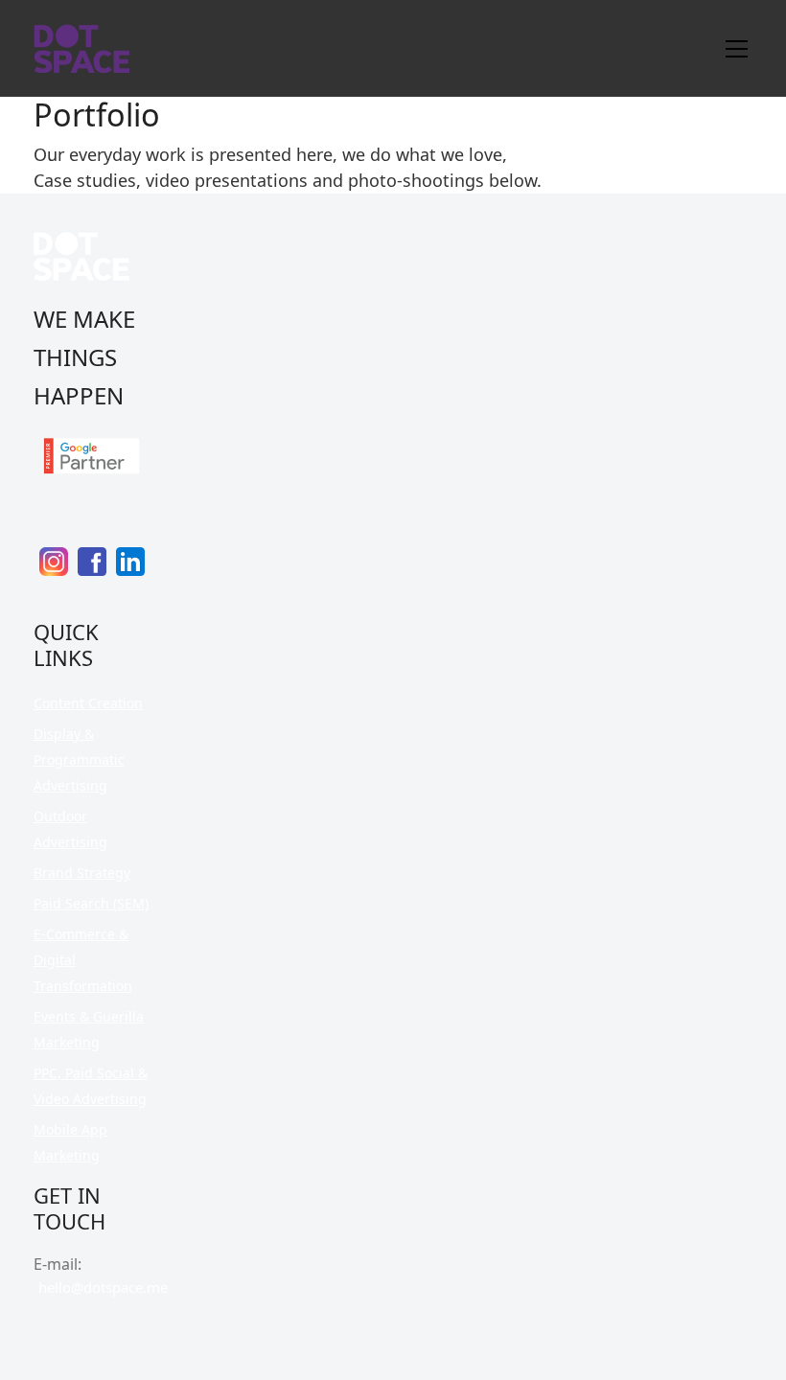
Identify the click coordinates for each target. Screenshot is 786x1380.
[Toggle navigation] (736, 48)
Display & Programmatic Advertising (79, 759)
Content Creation (88, 703)
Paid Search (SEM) (91, 903)
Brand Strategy (82, 872)
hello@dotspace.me (103, 1287)
